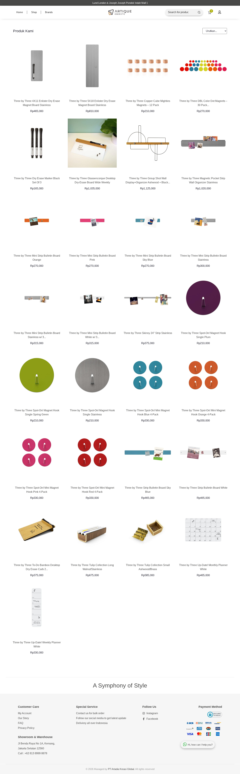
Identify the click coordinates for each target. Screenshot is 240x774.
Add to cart (203, 171)
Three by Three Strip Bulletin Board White (203, 487)
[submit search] (199, 12)
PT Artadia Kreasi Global (121, 769)
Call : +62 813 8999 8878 (32, 753)
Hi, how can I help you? (200, 744)
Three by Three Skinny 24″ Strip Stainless (148, 333)
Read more (37, 93)
